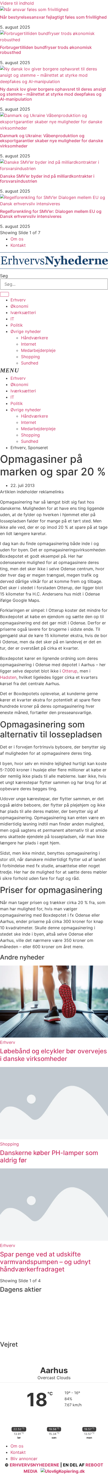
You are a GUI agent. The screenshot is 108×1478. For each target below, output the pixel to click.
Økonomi (19, 306)
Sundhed (29, 363)
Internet (28, 344)
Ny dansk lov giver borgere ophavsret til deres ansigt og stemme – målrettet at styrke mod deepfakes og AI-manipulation (53, 94)
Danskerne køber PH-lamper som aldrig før (49, 1156)
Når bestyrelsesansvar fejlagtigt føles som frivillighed (53, 17)
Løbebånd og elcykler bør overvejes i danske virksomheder (53, 1055)
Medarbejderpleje (38, 350)
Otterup (69, 671)
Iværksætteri (23, 312)
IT (12, 318)
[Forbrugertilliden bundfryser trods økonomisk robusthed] (54, 39)
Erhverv (18, 299)
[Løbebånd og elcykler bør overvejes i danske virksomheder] (54, 1036)
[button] (54, 370)
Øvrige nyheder (25, 331)
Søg (4, 276)
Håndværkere (34, 337)
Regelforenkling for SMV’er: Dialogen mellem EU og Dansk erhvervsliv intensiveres (50, 214)
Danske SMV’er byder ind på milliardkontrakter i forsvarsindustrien (47, 178)
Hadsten (8, 677)
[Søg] (4, 294)
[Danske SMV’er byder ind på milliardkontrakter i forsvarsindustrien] (54, 168)
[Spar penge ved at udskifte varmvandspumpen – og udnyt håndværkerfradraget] (54, 1239)
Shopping (30, 356)
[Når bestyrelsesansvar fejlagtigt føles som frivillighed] (34, 9)
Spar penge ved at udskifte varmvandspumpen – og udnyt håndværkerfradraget (45, 1261)
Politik (16, 325)
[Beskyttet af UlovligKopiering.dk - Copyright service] (63, 1471)
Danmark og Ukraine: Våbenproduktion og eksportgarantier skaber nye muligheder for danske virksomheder (51, 140)
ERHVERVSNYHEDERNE (34, 1464)
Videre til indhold (17, 3)
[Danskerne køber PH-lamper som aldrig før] (54, 1137)
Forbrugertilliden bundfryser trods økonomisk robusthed (46, 50)
